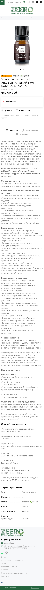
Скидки (4, 563)
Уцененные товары (9, 567)
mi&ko (4, 119)
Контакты (5, 576)
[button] (20, 69)
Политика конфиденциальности (14, 573)
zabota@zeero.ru (10, 543)
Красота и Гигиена (23, 115)
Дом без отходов (8, 115)
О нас (3, 557)
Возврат (4, 570)
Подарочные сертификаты (12, 560)
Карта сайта (35, 588)
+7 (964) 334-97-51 (11, 539)
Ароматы (35, 115)
